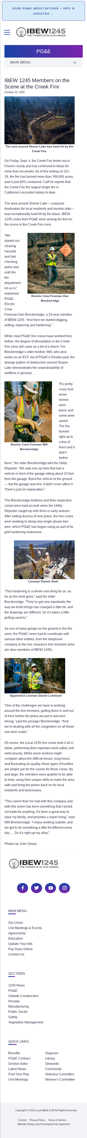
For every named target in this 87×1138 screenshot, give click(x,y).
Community (53, 1069)
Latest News (17, 1069)
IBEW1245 (49, 33)
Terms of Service (57, 1120)
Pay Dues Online (20, 949)
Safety (12, 1017)
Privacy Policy (37, 1120)
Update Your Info (20, 943)
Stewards (52, 1063)
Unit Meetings (18, 1079)
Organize (51, 1053)
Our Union (15, 922)
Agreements (17, 933)
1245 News (16, 985)
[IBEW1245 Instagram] (64, 887)
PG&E (12, 990)
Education (15, 938)
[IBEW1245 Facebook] (22, 887)
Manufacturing (18, 1006)
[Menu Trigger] (6, 32)
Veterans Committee (59, 1074)
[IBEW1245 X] (36, 887)
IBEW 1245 (43, 865)
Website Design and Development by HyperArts (43, 1124)
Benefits (14, 1053)
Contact (22, 1120)
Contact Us (16, 954)
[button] (43, 63)
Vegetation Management (25, 1022)
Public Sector (18, 1011)
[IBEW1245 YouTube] (50, 887)
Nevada (14, 1001)
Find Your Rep (18, 1074)
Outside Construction (23, 996)
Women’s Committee (60, 1079)
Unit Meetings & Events (25, 928)
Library (50, 1058)
